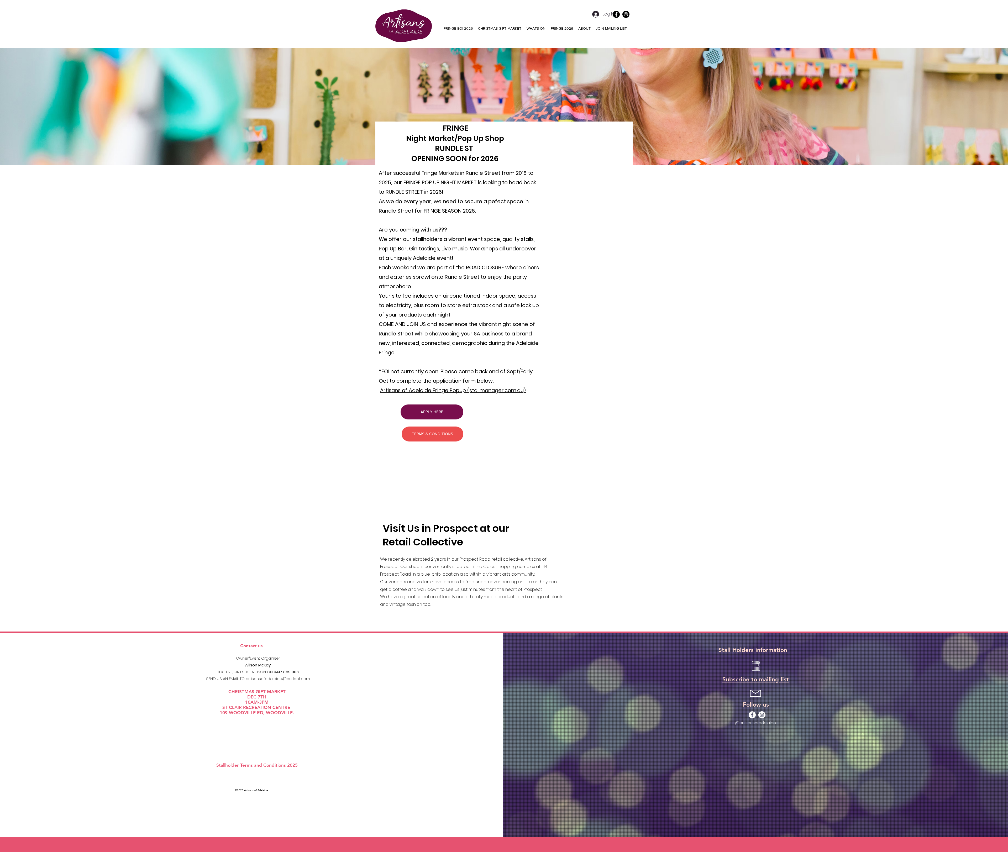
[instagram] (625, 14)
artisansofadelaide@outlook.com (278, 678)
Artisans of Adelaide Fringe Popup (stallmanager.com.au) (453, 390)
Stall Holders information (752, 650)
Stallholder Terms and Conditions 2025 (257, 765)
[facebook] (752, 714)
